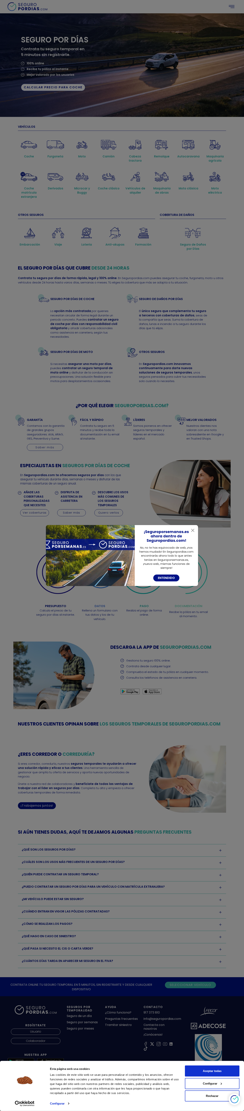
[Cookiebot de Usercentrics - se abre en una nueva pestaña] (24, 1103)
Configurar (57, 1103)
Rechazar (212, 1095)
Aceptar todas (212, 1071)
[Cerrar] (192, 530)
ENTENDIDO (166, 578)
